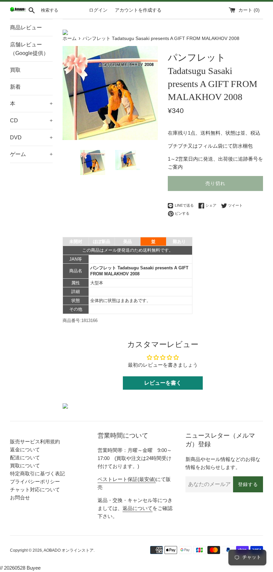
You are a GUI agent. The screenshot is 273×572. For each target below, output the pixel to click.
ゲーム (31, 154)
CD (31, 120)
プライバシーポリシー (35, 481)
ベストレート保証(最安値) (127, 479)
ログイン (98, 10)
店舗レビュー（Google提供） (29, 49)
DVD (31, 137)
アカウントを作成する (138, 10)
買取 (15, 70)
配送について (25, 457)
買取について (25, 465)
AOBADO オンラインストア (69, 550)
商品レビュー (26, 27)
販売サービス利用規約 (35, 441)
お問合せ (20, 497)
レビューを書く (162, 383)
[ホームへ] (18, 10)
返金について (25, 449)
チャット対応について (35, 489)
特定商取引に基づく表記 (37, 473)
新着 (15, 87)
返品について (137, 508)
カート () (249, 10)
